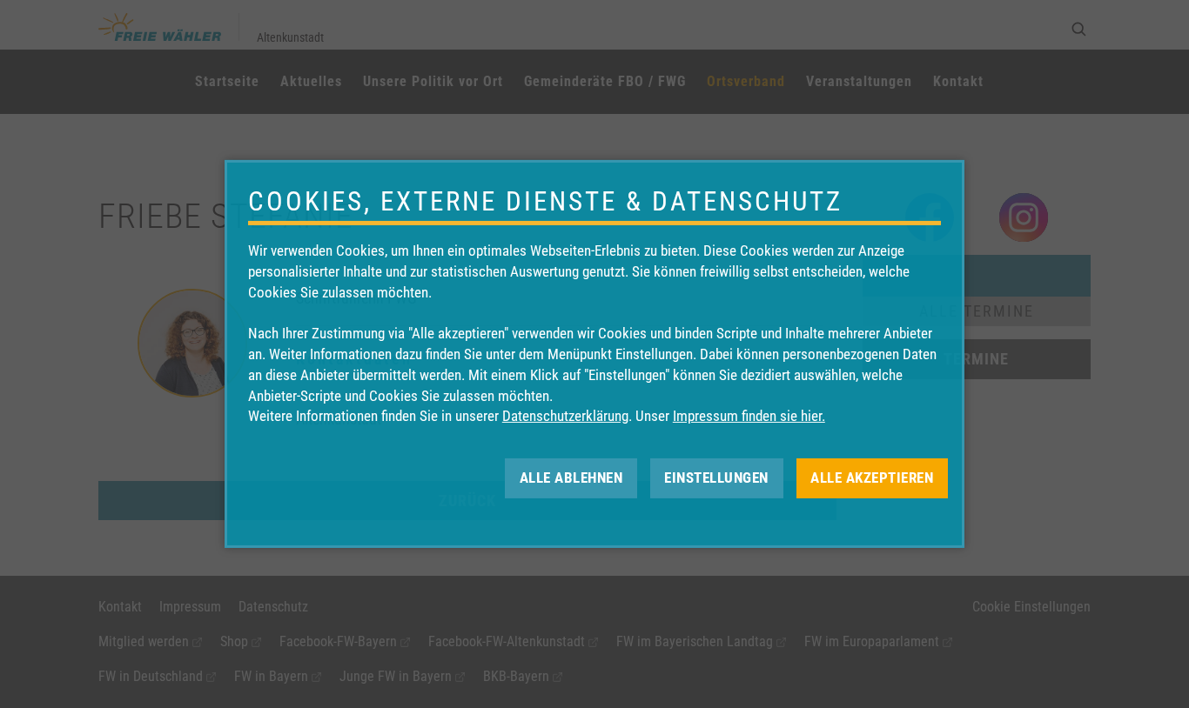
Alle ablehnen (571, 477)
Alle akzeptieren (871, 477)
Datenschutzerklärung (565, 415)
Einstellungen (716, 477)
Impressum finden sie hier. (749, 415)
